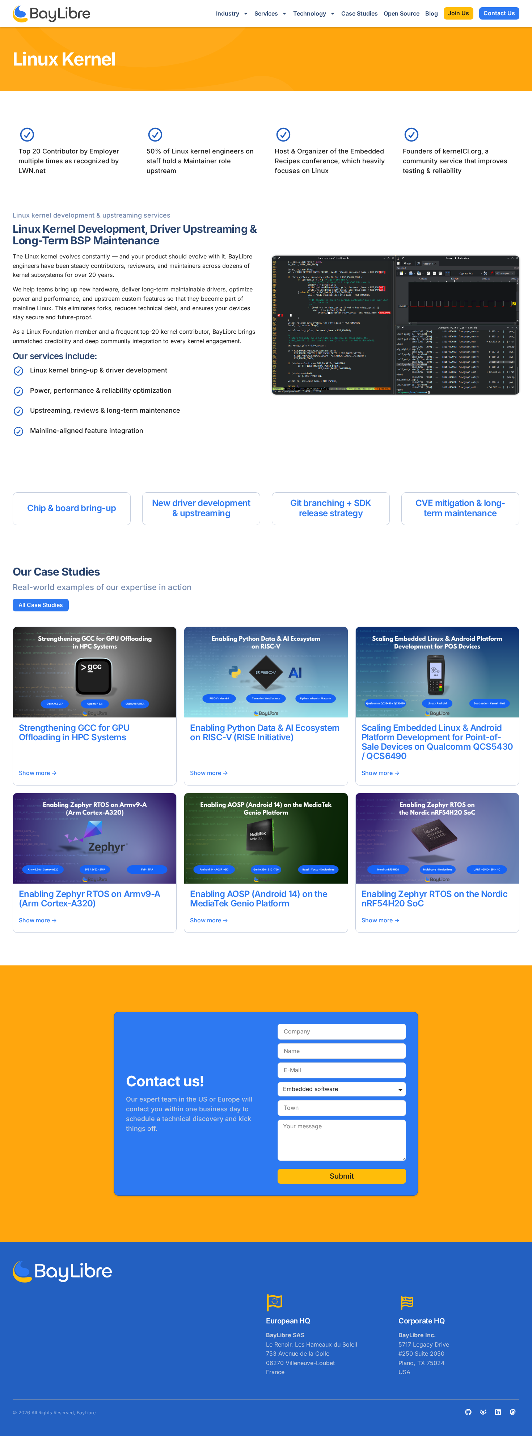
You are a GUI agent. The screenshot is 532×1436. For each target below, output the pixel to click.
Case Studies (359, 13)
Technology (309, 13)
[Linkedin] (497, 1412)
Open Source (401, 13)
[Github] (468, 1412)
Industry (227, 13)
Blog (431, 13)
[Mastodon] (512, 1412)
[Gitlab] (483, 1412)
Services (266, 13)
